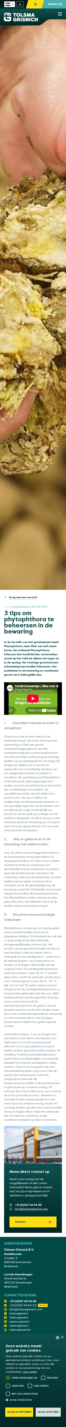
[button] (35, 1400)
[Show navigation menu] (59, 14)
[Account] (20, 4)
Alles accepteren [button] (19, 1412)
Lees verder (30, 1371)
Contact (20, 1221)
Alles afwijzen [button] (48, 1412)
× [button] (62, 1337)
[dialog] (33, 1380)
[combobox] (57, 1337)
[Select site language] (9, 4)
